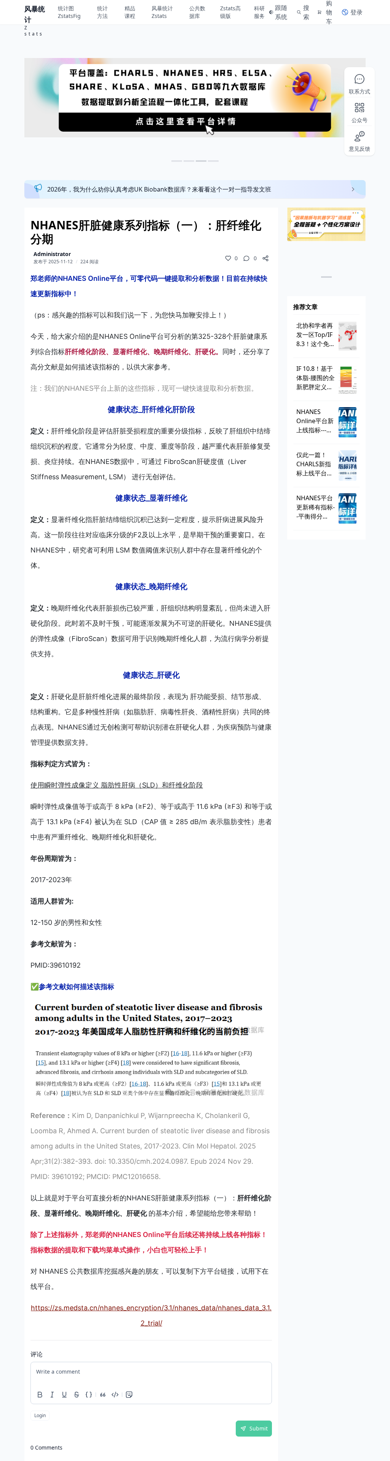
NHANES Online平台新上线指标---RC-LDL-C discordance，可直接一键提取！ (316, 421)
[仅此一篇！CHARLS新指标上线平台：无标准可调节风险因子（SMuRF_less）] (347, 465)
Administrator (52, 254)
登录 (356, 12)
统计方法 (102, 12)
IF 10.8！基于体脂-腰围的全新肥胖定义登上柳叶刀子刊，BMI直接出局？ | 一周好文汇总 (315, 377)
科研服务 (259, 12)
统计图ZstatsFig (69, 12)
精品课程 (130, 12)
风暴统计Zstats (162, 12)
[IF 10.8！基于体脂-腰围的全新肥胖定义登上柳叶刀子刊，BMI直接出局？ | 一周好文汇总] (347, 379)
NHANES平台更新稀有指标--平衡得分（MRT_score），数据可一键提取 (316, 507)
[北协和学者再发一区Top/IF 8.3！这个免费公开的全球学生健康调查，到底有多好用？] (347, 336)
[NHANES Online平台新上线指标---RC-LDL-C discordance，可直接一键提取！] (347, 422)
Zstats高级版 (230, 12)
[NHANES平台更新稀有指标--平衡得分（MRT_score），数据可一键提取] (347, 508)
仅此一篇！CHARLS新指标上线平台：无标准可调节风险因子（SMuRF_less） (316, 464)
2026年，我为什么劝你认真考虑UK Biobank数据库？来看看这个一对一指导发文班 (159, 189)
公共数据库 (197, 12)
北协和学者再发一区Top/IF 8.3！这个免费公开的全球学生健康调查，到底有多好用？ (315, 334)
